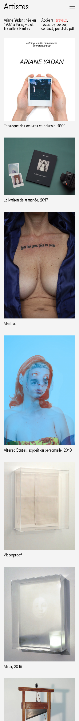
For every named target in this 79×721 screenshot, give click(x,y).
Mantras (10, 323)
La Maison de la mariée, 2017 (26, 200)
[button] (72, 8)
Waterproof (13, 555)
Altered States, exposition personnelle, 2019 (38, 450)
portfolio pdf (65, 28)
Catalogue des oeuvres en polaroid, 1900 (35, 126)
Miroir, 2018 (13, 666)
